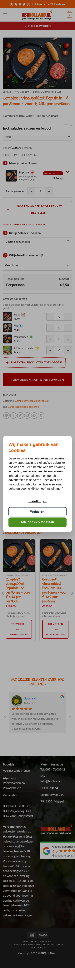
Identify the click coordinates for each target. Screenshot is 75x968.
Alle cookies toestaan (37, 522)
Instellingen (37, 501)
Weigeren (37, 511)
